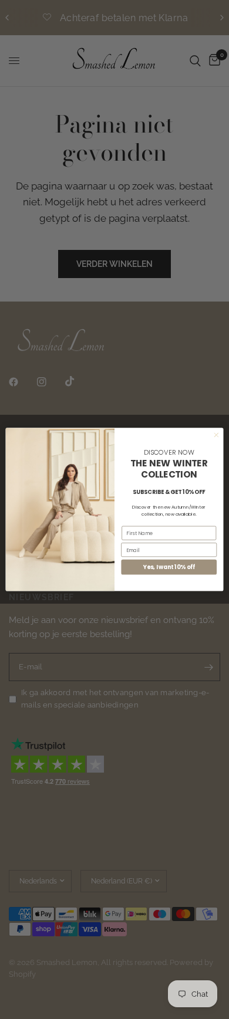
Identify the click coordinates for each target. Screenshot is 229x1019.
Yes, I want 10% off (169, 567)
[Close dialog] (216, 435)
